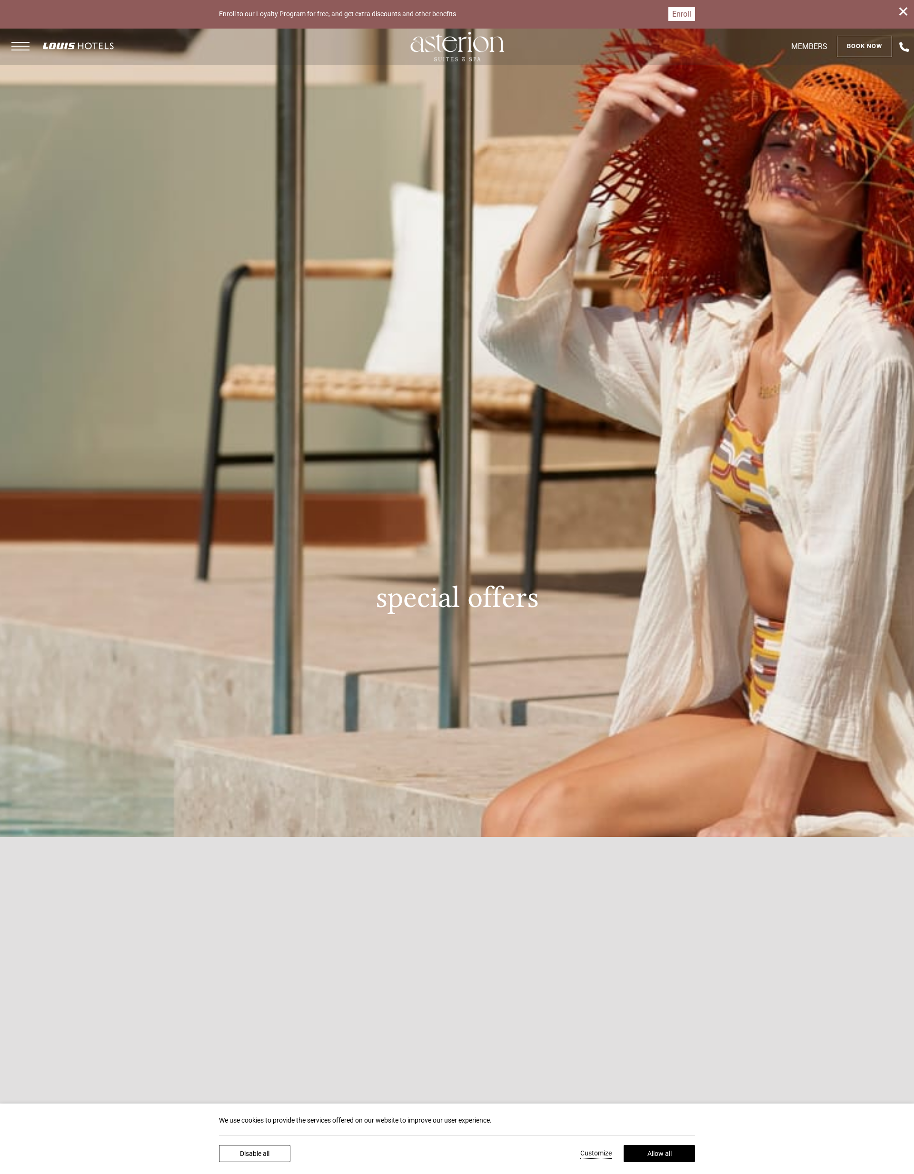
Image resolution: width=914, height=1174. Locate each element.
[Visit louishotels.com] (78, 45)
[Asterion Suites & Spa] (457, 46)
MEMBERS (809, 46)
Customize (596, 1153)
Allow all (659, 1153)
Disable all (254, 1153)
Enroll (681, 14)
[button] (20, 46)
